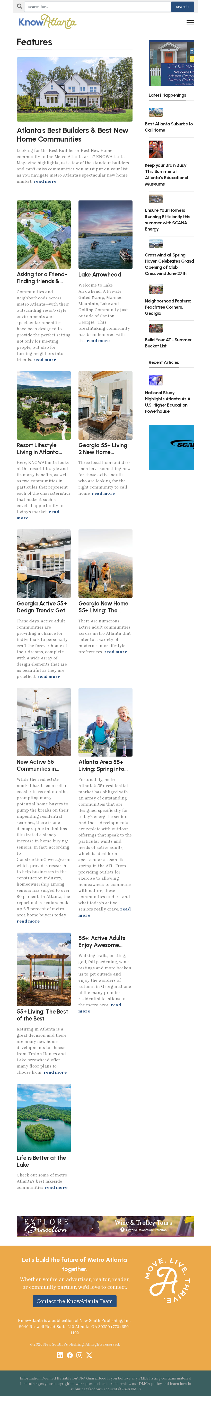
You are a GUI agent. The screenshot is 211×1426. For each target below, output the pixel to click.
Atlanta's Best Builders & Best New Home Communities (73, 135)
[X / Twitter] (89, 1355)
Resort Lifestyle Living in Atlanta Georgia (38, 452)
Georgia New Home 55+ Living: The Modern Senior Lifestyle (103, 614)
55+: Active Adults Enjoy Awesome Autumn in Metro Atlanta (101, 948)
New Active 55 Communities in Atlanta (36, 768)
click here (106, 1384)
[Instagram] (79, 1355)
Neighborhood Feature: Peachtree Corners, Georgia (168, 307)
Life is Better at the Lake (41, 1161)
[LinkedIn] (60, 1355)
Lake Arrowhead (99, 274)
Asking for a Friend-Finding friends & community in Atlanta (42, 285)
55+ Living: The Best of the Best (42, 1015)
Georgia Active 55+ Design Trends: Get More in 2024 (42, 610)
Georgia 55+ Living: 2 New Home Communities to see (103, 452)
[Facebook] (70, 1355)
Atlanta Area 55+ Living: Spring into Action (101, 769)
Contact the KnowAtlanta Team (75, 1301)
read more (45, 181)
